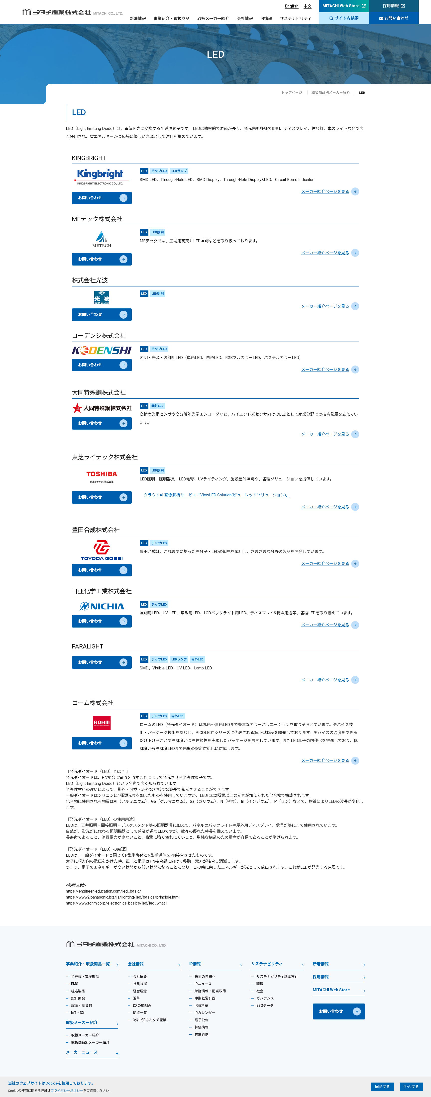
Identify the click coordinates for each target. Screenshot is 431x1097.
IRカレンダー (205, 1013)
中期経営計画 (205, 998)
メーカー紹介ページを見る (325, 191)
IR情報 (266, 18)
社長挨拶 (140, 984)
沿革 (136, 998)
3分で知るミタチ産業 (149, 1020)
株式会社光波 (90, 280)
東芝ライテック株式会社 (105, 457)
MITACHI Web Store (341, 5)
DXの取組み (142, 1005)
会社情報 (245, 18)
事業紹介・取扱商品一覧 (88, 964)
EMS (74, 984)
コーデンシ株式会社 (99, 335)
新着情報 (138, 18)
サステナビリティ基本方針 (277, 977)
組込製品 (78, 991)
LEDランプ (179, 171)
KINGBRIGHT (89, 158)
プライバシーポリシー (67, 1091)
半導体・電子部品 (85, 977)
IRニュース (203, 984)
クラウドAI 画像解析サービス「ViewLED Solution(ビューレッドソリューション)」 (217, 495)
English (292, 6)
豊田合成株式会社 (96, 530)
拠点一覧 (140, 1013)
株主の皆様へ (205, 977)
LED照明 (157, 232)
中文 (308, 6)
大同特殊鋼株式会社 (99, 392)
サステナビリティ (296, 18)
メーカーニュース (82, 1052)
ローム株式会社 (92, 703)
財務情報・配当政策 (210, 991)
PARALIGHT (87, 646)
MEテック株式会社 (97, 219)
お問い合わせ (397, 18)
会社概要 (140, 977)
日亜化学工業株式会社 (102, 591)
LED (144, 171)
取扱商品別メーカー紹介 (331, 92)
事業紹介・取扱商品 (172, 18)
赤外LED (157, 406)
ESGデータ (265, 1005)
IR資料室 (201, 1005)
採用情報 (391, 5)
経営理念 (140, 991)
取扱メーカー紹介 (213, 18)
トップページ (291, 92)
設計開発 (78, 998)
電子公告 (202, 1020)
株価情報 (202, 1027)
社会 (259, 991)
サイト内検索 (347, 18)
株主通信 (202, 1034)
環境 (259, 984)
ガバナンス (265, 998)
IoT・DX (77, 1013)
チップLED (159, 171)
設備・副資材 (81, 1005)
